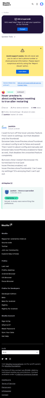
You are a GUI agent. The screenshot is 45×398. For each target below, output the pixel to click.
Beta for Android (8, 301)
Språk (4, 348)
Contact (5, 395)
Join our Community (10, 250)
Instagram (10, 359)
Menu (37, 4)
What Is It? (6, 325)
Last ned (5, 266)
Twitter (5, 246)
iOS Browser (7, 278)
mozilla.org (6, 380)
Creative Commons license (27, 374)
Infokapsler (6, 391)
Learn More (22, 72)
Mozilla (7, 225)
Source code (7, 243)
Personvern (6, 387)
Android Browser (8, 274)
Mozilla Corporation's (14, 364)
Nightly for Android (9, 309)
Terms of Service (8, 384)
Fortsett (22, 29)
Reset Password (8, 329)
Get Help (5, 336)
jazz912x (11, 126)
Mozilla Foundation (13, 366)
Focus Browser (8, 281)
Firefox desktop (8, 270)
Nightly (5, 305)
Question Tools (7, 37)
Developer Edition (9, 294)
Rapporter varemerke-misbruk (14, 239)
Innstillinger (16, 112)
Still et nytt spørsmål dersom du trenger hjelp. (29, 84)
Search (32, 4)
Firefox (6, 13)
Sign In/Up (6, 321)
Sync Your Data (8, 332)
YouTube (6, 359)
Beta (3, 297)
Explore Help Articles (10, 254)
